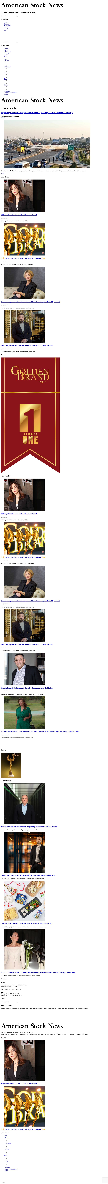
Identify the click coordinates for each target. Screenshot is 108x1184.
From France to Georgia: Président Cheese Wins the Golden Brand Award (26, 923)
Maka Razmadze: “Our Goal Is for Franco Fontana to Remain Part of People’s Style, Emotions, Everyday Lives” (40, 731)
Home (5, 59)
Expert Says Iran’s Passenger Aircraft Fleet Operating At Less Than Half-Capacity (37, 112)
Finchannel (7, 91)
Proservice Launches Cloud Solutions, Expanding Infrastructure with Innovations (29, 827)
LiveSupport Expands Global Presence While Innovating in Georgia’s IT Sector (28, 875)
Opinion (6, 22)
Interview (6, 27)
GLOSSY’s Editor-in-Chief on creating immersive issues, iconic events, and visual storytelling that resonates (38, 972)
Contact (6, 94)
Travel (5, 30)
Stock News (7, 25)
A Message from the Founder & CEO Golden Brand (19, 215)
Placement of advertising (10, 92)
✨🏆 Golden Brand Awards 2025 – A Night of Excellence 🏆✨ (23, 258)
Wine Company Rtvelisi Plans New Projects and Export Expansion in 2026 (27, 345)
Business (6, 24)
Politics (6, 28)
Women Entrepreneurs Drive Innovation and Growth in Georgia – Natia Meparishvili (30, 302)
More (2, 173)
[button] (17, 42)
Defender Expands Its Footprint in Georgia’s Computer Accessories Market (26, 688)
